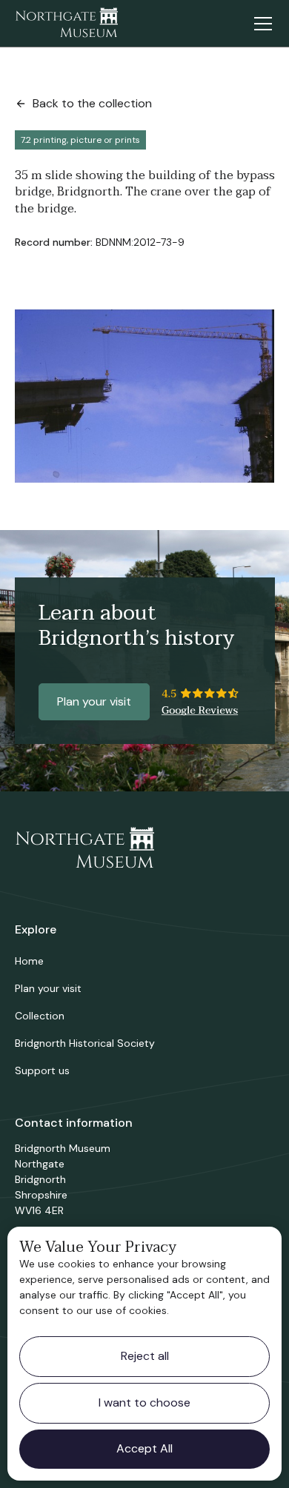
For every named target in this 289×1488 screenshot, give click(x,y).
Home (29, 961)
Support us (42, 1070)
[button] (260, 23)
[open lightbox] (145, 396)
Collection (39, 1015)
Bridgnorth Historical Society (85, 1043)
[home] (67, 23)
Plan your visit (94, 701)
